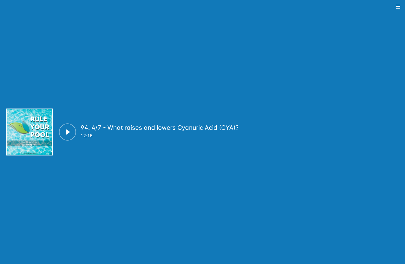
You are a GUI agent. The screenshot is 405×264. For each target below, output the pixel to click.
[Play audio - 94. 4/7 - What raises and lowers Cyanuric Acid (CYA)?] (67, 132)
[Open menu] (398, 6)
